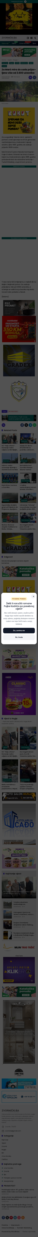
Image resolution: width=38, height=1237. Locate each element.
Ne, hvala (19, 637)
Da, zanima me (19, 630)
